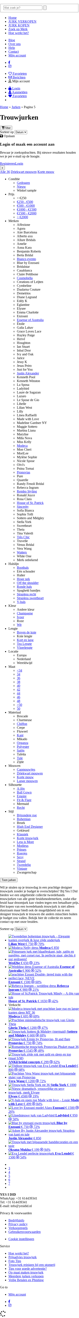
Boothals (23, 567)
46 (18, 697)
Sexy (20, 857)
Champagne (25, 613)
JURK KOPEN (18, 25)
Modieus (22, 845)
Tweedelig (24, 865)
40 (18, 685)
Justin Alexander (28, 373)
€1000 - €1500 (26, 209)
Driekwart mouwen (24, 172)
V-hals (21, 602)
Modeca (22, 445)
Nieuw (21, 186)
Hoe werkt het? (18, 33)
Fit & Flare (24, 800)
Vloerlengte (24, 647)
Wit (19, 625)
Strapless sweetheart (30, 598)
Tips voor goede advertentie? (27, 1268)
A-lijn (21, 788)
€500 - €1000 (26, 205)
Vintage (22, 868)
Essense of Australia (30, 320)
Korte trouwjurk (27, 838)
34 (18, 674)
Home (12, 17)
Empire (22, 796)
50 (18, 708)
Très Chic (23, 537)
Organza (22, 743)
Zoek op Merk (18, 29)
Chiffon (22, 724)
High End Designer (30, 826)
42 (18, 689)
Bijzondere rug (27, 815)
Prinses (21, 849)
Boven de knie (26, 632)
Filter (7, 128)
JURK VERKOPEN (22, 21)
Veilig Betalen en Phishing (26, 1280)
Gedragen (23, 183)
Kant (20, 735)
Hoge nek (23, 579)
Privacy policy (18, 1224)
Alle (3, 172)
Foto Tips (14, 1261)
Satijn (20, 750)
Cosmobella (25, 278)
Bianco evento (26, 259)
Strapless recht (26, 594)
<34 (19, 670)
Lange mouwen (27, 781)
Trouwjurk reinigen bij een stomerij (31, 1265)
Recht (21, 807)
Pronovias (23, 472)
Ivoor (20, 617)
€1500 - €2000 (26, 213)
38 (18, 682)
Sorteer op (7, 132)
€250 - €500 (25, 202)
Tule (20, 758)
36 (8, 172)
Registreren (7, 163)
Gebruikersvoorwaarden (24, 1232)
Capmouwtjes (26, 769)
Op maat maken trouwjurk (25, 1272)
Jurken (16, 107)
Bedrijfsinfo (16, 1220)
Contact (13, 51)
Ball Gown (24, 792)
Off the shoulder (28, 583)
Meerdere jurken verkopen (26, 1276)
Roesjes (22, 853)
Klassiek (22, 834)
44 (18, 693)
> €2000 (22, 217)
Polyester (23, 746)
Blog (11, 40)
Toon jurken (9, 880)
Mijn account (17, 55)
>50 (19, 705)
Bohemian (24, 819)
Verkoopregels (18, 1228)
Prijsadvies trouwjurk (22, 1257)
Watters (22, 552)
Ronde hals (24, 586)
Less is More (25, 842)
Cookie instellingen (21, 1239)
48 (18, 701)
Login (19, 163)
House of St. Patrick (30, 503)
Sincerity (23, 506)
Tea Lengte (24, 644)
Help (11, 48)
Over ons (14, 44)
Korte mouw (45, 172)
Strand (21, 861)
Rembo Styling (27, 491)
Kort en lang (25, 640)
